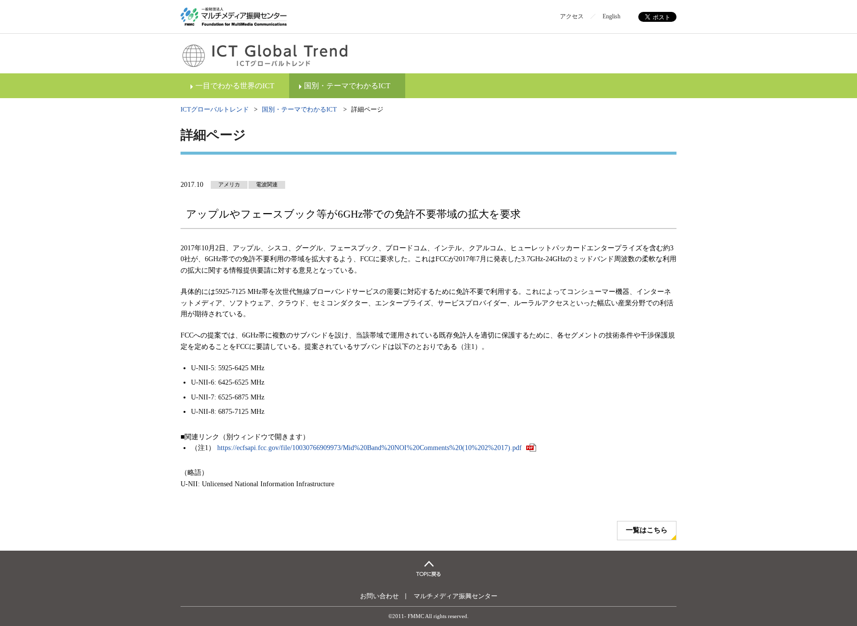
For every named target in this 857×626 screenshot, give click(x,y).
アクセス (572, 16)
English (611, 16)
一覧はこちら (647, 530)
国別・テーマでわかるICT (347, 86)
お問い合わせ (379, 596)
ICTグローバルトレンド (215, 109)
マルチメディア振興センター (455, 596)
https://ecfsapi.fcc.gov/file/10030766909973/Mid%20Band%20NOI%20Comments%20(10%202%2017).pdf (370, 448)
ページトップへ (428, 568)
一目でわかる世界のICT (234, 86)
